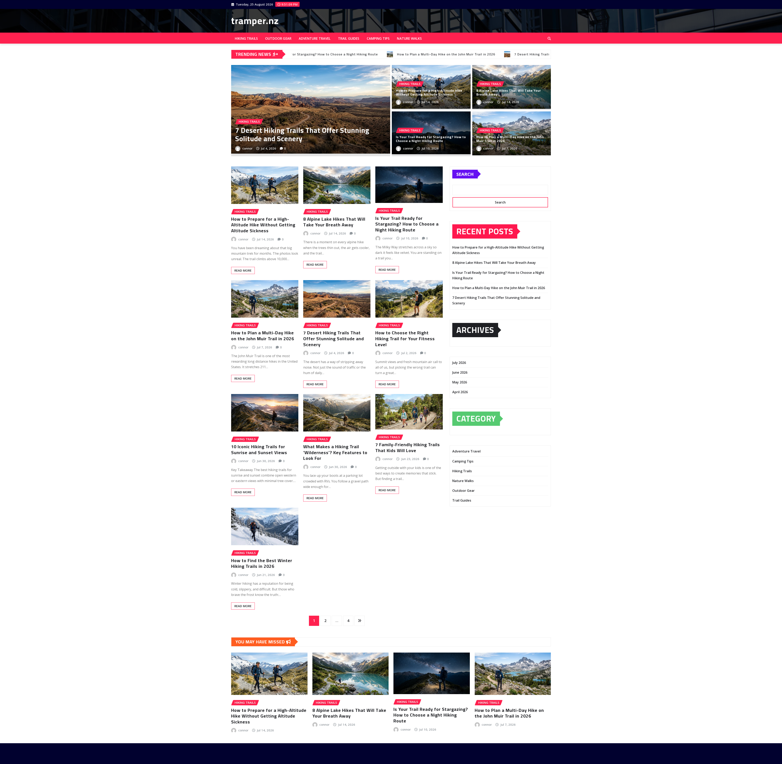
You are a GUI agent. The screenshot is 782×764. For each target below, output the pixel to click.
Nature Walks (409, 38)
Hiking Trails (246, 38)
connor (247, 148)
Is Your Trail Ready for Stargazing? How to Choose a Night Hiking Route (301, 134)
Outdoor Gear (278, 38)
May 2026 (459, 382)
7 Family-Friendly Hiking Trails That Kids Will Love (407, 447)
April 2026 (460, 392)
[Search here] (549, 38)
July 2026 (459, 362)
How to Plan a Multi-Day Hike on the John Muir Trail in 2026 (510, 139)
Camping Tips (378, 38)
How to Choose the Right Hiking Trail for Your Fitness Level (405, 338)
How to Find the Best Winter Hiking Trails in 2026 (261, 563)
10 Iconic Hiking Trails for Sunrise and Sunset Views (259, 449)
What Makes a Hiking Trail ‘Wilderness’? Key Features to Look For (335, 452)
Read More (243, 270)
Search (465, 174)
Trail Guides (348, 38)
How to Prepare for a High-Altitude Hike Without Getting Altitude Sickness (429, 92)
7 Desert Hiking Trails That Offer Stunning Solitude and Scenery (333, 338)
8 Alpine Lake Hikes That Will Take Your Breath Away (508, 92)
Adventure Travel (315, 38)
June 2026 (459, 372)
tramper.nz (255, 20)
